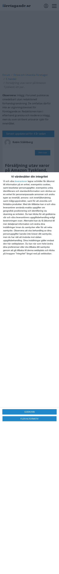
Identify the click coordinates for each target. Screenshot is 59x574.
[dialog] (29, 373)
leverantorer (21, 181)
